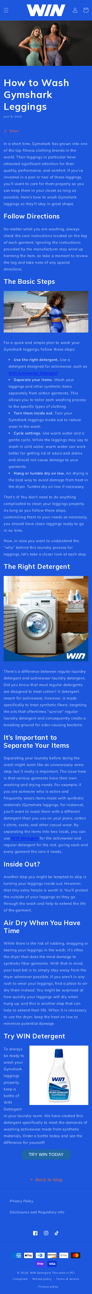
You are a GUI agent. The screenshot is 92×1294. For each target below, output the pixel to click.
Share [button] (14, 131)
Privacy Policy (21, 1201)
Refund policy (42, 1279)
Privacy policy (48, 1286)
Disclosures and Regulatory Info (37, 1212)
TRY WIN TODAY (46, 1154)
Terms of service (67, 1279)
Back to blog (49, 1179)
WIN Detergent (25, 838)
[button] (6, 10)
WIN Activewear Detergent (33, 373)
